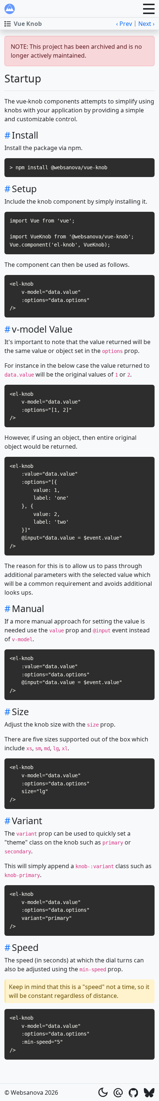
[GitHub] (133, 1092)
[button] (149, 9)
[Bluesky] (149, 1092)
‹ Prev (124, 24)
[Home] (9, 9)
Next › (146, 24)
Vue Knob (28, 24)
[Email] (118, 1092)
